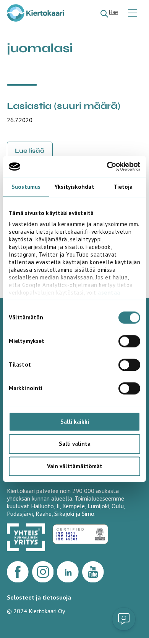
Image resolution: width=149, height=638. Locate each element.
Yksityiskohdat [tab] (74, 186)
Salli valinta (75, 444)
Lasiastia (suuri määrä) (63, 106)
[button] (123, 619)
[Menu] (133, 13)
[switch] (129, 341)
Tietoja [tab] (123, 186)
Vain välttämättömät (74, 466)
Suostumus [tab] (25, 186)
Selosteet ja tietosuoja (39, 597)
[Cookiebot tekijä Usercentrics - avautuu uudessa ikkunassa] (107, 166)
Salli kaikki (74, 421)
